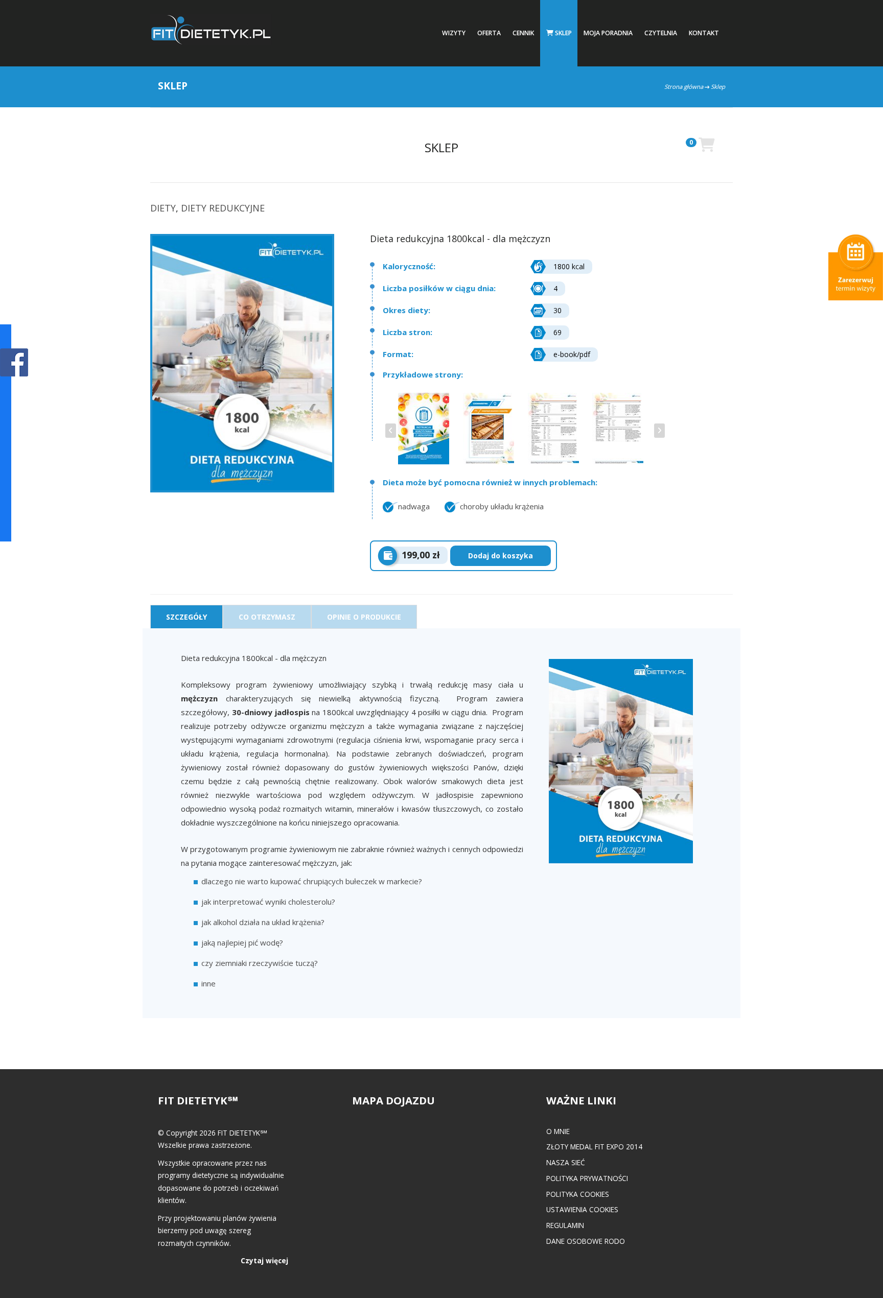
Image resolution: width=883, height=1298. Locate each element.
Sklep (562, 33)
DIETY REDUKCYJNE (223, 208)
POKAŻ (14, 363)
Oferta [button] (489, 33)
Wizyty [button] (454, 33)
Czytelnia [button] (660, 33)
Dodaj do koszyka (500, 555)
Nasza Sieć (565, 1162)
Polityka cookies (577, 1194)
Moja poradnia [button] (608, 33)
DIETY (163, 208)
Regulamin (565, 1225)
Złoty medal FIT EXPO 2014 (594, 1146)
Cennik (523, 33)
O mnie (558, 1131)
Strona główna (683, 86)
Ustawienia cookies (582, 1209)
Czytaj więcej (264, 1260)
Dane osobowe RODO (585, 1241)
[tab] (186, 617)
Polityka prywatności (587, 1178)
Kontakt (704, 33)
